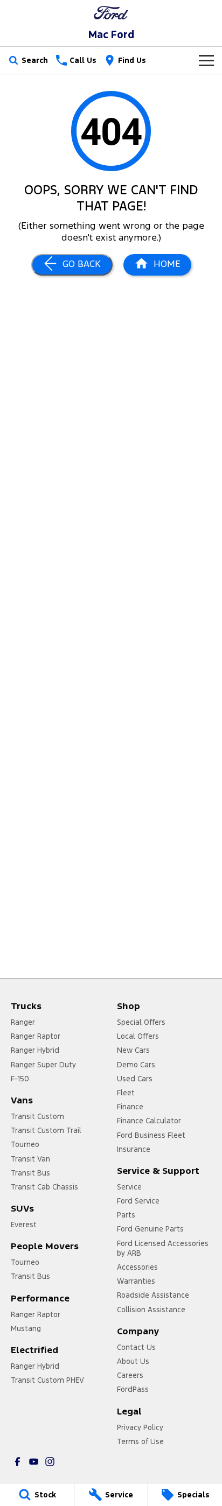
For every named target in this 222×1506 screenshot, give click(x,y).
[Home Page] (111, 12)
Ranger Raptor (35, 1036)
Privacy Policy (140, 1427)
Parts (126, 1215)
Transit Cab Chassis (44, 1187)
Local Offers (138, 1036)
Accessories (137, 1267)
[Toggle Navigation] (206, 60)
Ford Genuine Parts (150, 1229)
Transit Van (30, 1159)
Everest (24, 1224)
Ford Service (138, 1201)
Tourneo (25, 1144)
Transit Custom (37, 1116)
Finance (130, 1106)
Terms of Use (140, 1441)
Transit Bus (30, 1173)
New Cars (133, 1050)
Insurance (133, 1149)
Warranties (136, 1281)
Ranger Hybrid (35, 1050)
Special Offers (141, 1022)
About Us (133, 1361)
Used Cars (134, 1078)
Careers (130, 1375)
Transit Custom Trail (46, 1130)
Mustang (26, 1328)
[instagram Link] (50, 1461)
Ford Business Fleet (151, 1135)
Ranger (23, 1022)
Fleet (126, 1092)
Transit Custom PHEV (47, 1380)
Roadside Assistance (153, 1295)
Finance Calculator (149, 1120)
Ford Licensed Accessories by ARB (163, 1248)
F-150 (20, 1078)
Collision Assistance (151, 1309)
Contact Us (136, 1347)
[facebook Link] (17, 1461)
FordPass (133, 1389)
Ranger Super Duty (43, 1064)
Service (129, 1187)
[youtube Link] (33, 1461)
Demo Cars (136, 1064)
